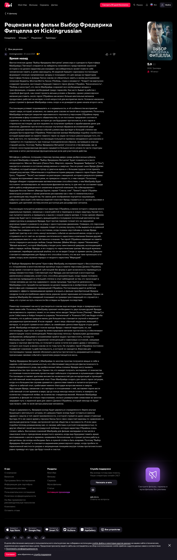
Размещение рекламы (15, 488)
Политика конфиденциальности (20, 496)
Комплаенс (9, 506)
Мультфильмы (54, 484)
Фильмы (51, 476)
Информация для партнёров (18, 484)
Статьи (50, 488)
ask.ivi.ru (94, 497)
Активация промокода (58, 492)
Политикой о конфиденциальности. (22, 549)
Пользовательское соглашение (19, 492)
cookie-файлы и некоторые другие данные (111, 543)
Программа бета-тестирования (19, 480)
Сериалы (51, 480)
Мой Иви (51, 473)
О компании (10, 473)
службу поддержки (42, 554)
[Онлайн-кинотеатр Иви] (9, 5)
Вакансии (9, 476)
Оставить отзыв (12, 510)
